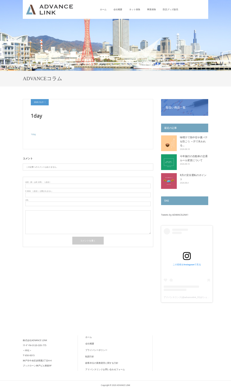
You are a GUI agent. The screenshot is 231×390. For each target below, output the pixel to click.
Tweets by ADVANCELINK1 (174, 214)
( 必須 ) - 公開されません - (39, 191)
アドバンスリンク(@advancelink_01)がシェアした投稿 (191, 297)
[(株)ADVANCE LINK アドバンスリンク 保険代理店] (49, 9)
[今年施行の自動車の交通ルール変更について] (169, 162)
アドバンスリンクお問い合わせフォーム (105, 369)
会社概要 (117, 9)
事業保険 (151, 9)
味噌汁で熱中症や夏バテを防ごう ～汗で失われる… (194, 141)
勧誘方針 (89, 356)
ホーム (103, 9)
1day (33, 134)
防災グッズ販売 (170, 9)
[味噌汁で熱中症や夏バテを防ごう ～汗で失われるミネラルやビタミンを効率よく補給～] (169, 143)
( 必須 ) (37, 182)
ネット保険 (134, 9)
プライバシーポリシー (96, 349)
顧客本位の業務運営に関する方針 (101, 362)
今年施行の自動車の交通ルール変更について (194, 158)
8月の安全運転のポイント (193, 177)
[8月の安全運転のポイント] (169, 181)
